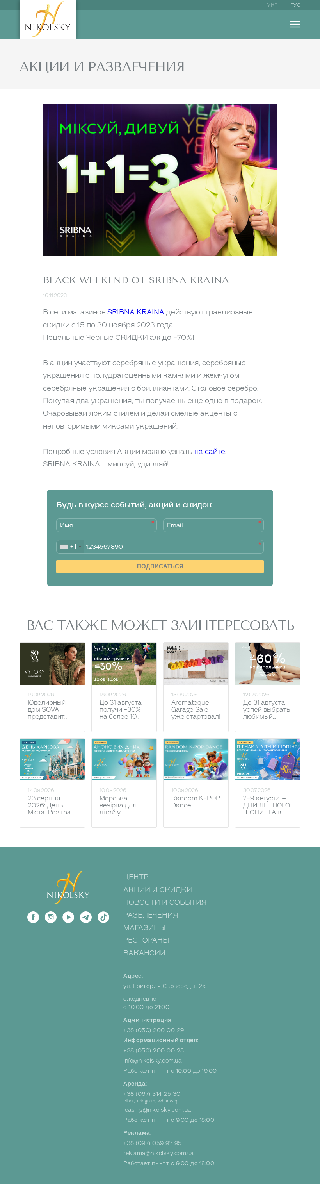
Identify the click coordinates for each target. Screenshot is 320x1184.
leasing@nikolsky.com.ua (157, 1110)
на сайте (209, 451)
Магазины (144, 927)
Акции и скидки (157, 890)
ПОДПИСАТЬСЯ (160, 566)
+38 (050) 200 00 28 (153, 1050)
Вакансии (144, 953)
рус (295, 5)
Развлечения (150, 915)
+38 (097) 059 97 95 (152, 1143)
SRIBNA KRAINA (135, 312)
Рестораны (146, 940)
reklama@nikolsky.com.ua (158, 1153)
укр (272, 5)
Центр (135, 877)
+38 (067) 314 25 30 (152, 1094)
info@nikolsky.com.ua (152, 1060)
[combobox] (70, 546)
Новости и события (165, 902)
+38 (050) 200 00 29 (153, 1030)
